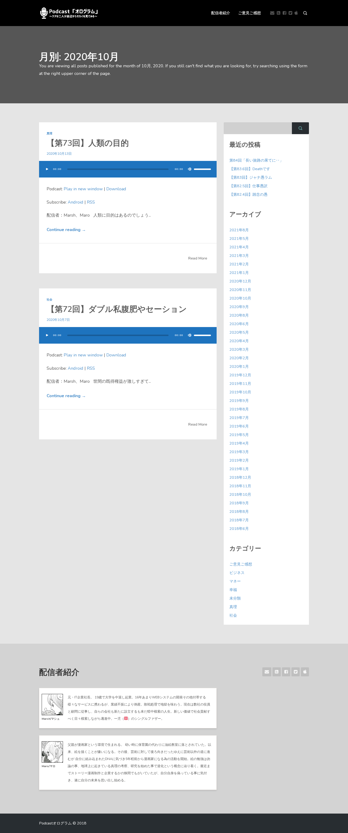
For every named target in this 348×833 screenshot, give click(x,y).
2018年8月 (239, 511)
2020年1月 (239, 366)
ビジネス (237, 572)
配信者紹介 (220, 13)
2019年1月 (239, 469)
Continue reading (66, 229)
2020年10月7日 (58, 320)
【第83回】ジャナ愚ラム (250, 177)
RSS (91, 202)
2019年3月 (239, 452)
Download (116, 189)
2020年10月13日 (59, 153)
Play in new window (83, 189)
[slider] (202, 169)
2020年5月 (239, 332)
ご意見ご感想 (249, 13)
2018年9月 (239, 503)
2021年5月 (239, 238)
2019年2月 (239, 460)
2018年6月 (239, 528)
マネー (235, 581)
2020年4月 (239, 341)
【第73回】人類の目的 (88, 143)
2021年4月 (239, 247)
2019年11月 (240, 383)
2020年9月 (239, 307)
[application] (128, 174)
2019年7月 (239, 417)
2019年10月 (240, 392)
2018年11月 (240, 486)
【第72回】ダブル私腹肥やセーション (117, 309)
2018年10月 (240, 494)
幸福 (233, 589)
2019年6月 (239, 426)
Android (75, 202)
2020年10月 (240, 298)
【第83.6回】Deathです (249, 169)
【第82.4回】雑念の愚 (248, 194)
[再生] (47, 169)
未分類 (235, 598)
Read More (197, 258)
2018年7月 (239, 520)
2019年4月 (239, 443)
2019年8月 (239, 409)
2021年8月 (239, 230)
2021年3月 (239, 255)
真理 (49, 133)
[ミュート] (189, 169)
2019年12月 (240, 375)
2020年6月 (239, 324)
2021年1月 (239, 272)
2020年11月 (240, 289)
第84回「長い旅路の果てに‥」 (256, 160)
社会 (49, 299)
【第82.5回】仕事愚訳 (248, 186)
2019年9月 (239, 400)
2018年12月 (240, 477)
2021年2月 (239, 264)
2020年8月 (239, 315)
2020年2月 (239, 358)
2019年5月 (239, 434)
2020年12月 (240, 281)
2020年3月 (239, 349)
